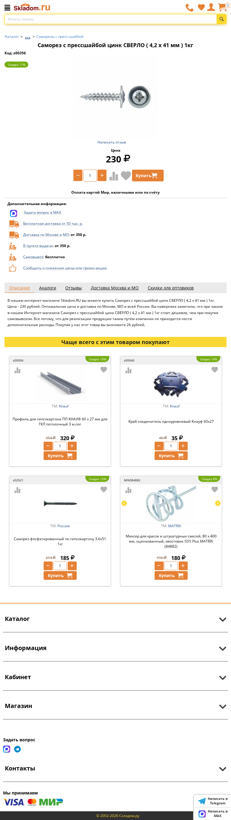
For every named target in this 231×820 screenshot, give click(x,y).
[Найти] (221, 19)
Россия (63, 525)
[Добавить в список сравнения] (112, 176)
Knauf (64, 406)
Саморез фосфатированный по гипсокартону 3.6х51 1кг (60, 541)
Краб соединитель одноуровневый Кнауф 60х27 (171, 421)
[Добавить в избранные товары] (126, 176)
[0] (222, 9)
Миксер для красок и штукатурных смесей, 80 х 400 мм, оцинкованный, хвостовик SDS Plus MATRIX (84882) (171, 541)
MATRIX (174, 525)
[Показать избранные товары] (201, 7)
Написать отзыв (111, 142)
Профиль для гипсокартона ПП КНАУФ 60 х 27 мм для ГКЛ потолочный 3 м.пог (60, 421)
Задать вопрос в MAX (42, 212)
